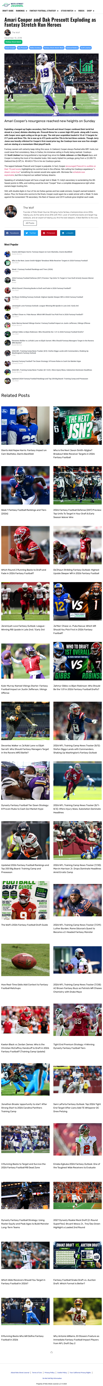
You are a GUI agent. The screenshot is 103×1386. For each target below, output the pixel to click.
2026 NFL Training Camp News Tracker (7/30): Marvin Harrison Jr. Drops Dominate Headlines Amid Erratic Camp (77, 869)
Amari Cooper (10, 48)
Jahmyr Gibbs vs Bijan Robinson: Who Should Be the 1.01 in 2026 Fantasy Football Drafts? (48, 332)
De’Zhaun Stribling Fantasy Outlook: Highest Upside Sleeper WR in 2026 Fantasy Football (47, 297)
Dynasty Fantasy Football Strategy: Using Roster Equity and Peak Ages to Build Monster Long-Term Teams (25, 1224)
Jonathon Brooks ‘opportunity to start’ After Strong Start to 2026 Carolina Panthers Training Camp (24, 1108)
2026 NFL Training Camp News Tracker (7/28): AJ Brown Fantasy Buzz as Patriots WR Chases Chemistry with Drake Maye (77, 988)
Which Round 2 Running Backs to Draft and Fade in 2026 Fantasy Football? (41, 288)
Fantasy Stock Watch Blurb (54, 48)
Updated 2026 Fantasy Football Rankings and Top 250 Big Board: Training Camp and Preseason (50, 379)
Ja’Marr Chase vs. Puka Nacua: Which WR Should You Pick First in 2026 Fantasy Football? (47, 314)
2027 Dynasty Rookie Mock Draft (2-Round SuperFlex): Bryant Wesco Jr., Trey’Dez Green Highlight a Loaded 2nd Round (76, 1224)
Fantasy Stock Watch (13, 42)
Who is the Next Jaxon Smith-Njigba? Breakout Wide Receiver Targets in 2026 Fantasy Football (50, 261)
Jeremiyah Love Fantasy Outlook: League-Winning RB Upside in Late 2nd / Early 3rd (45, 306)
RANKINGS (20, 11)
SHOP (89, 11)
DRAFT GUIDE (8, 11)
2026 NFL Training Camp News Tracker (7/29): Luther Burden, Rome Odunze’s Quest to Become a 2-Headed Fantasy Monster (77, 928)
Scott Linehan (86, 48)
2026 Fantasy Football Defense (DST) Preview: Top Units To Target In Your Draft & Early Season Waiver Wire (77, 514)
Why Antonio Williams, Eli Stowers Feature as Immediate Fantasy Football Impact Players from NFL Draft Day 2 (76, 1340)
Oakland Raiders (72, 48)
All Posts (30, 223)
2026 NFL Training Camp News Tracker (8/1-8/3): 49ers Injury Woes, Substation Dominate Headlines (52, 370)
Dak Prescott (22, 48)
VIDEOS (81, 11)
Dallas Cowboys (35, 48)
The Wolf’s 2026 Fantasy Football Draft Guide (24, 925)
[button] (12, 233)
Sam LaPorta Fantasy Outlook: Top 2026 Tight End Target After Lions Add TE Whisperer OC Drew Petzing (77, 1108)
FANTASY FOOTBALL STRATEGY (43, 11)
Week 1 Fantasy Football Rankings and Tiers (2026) (32, 269)
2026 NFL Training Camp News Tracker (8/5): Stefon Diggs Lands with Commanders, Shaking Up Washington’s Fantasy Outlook (76, 749)
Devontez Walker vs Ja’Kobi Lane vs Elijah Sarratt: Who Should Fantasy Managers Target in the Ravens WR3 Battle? (25, 749)
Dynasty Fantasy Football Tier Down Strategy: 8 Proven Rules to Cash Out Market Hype (46, 361)
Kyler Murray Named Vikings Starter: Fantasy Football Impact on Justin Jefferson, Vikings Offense (51, 323)
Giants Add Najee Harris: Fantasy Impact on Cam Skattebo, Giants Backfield (42, 252)
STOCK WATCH (67, 11)
